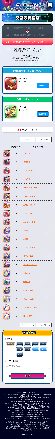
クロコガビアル (29, 196)
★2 (27, 344)
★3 (35, 344)
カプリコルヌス (29, 248)
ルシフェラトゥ (29, 222)
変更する (43, 85)
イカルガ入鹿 (28, 299)
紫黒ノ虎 (26, 282)
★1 (19, 344)
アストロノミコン (30, 265)
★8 (43, 349)
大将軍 (25, 230)
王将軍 (25, 239)
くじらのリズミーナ (31, 307)
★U (19, 354)
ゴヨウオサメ (28, 162)
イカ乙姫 (26, 179)
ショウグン (27, 171)
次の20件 (44, 139)
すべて (10, 344)
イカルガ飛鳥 (28, 290)
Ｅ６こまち (27, 213)
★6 (27, 349)
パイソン (26, 153)
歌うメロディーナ (30, 316)
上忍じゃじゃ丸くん (31, 205)
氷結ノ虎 (26, 273)
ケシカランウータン (31, 188)
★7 (35, 349)
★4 (43, 344)
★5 (19, 349)
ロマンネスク (28, 256)
